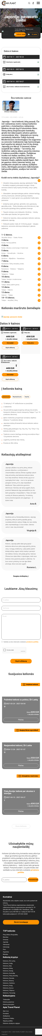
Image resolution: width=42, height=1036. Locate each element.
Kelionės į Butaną (8, 980)
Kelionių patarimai (8, 1002)
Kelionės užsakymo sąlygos (11, 1023)
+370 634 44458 (22, 914)
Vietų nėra (30, 343)
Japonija (5, 942)
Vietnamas (6, 944)
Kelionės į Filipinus (8, 990)
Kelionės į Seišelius (9, 983)
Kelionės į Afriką (8, 968)
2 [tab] (22, 320)
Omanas (5, 939)
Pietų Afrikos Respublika (10, 934)
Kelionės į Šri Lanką (9, 961)
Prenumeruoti (33, 880)
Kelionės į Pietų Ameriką (10, 975)
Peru (4, 949)
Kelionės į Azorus (8, 988)
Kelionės (13, 117)
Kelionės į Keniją (8, 971)
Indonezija (6, 947)
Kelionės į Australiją (9, 973)
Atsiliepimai (6, 1016)
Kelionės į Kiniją (8, 985)
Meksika (5, 954)
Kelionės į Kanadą (8, 978)
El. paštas (34, 34)
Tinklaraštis (6, 999)
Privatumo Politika (8, 1018)
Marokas (5, 937)
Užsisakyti (10, 343)
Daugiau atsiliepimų (20, 576)
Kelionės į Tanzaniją (9, 993)
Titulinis (5, 117)
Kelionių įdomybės (8, 1004)
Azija (21, 117)
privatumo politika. (32, 642)
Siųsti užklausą (10, 347)
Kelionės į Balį (7, 966)
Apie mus (6, 1011)
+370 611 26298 (21, 34)
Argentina (6, 952)
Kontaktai (6, 1013)
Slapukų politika (8, 1021)
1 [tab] (20, 320)
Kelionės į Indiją (8, 963)
